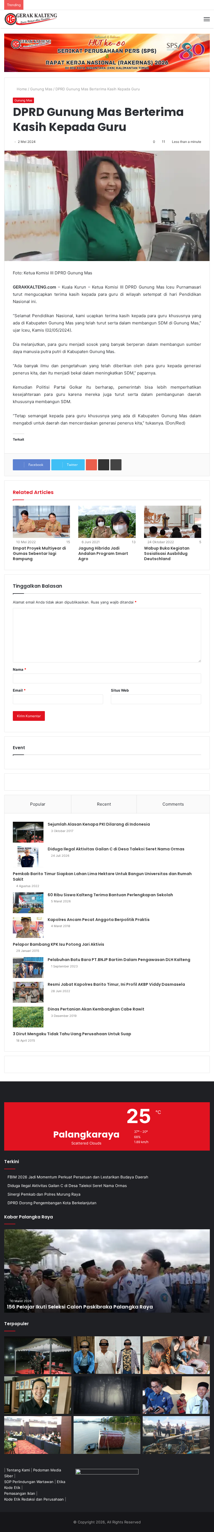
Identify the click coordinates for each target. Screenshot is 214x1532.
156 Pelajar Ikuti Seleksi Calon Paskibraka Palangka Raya (80, 1306)
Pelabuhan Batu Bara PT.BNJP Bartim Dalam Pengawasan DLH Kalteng (119, 959)
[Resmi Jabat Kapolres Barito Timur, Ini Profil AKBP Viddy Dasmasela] (28, 992)
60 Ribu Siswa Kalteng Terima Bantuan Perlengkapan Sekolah (110, 895)
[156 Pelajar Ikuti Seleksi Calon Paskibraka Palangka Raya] (107, 1271)
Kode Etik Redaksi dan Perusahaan (34, 1499)
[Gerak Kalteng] (30, 19)
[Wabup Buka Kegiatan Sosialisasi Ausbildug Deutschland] (172, 522)
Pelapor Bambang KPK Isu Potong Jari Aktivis (58, 944)
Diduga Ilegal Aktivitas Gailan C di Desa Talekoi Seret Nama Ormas (116, 849)
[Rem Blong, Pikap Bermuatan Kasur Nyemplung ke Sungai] (107, 1435)
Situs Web (120, 690)
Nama (19, 669)
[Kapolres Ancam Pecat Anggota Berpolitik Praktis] (28, 927)
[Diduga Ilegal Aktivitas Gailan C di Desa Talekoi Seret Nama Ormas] (28, 856)
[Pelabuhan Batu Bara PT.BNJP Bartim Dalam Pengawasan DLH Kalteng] (28, 967)
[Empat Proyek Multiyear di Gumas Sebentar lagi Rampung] (41, 522)
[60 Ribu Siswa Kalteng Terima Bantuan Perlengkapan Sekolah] (28, 902)
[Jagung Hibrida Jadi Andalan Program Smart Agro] (106, 522)
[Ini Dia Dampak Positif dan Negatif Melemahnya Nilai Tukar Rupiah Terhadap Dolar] (37, 1395)
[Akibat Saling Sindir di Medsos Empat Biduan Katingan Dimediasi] (176, 1355)
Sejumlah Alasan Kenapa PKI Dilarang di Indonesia (99, 824)
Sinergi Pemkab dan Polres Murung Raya (44, 1194)
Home (21, 89)
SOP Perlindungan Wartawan (29, 1481)
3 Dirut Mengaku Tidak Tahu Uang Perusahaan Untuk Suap (72, 1034)
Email (19, 690)
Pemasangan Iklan (19, 1493)
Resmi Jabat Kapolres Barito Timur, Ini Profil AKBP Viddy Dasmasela (116, 984)
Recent (104, 804)
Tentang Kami (18, 1470)
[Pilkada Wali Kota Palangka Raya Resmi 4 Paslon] (37, 1435)
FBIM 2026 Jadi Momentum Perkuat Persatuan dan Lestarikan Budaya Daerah (78, 1177)
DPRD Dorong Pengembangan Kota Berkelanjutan (52, 1203)
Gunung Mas (41, 89)
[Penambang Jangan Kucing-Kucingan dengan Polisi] (176, 1435)
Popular (37, 804)
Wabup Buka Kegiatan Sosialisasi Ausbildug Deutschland (166, 553)
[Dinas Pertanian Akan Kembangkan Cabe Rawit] (28, 1017)
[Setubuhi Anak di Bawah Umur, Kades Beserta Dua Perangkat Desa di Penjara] (107, 1355)
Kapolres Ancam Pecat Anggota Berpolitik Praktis (99, 919)
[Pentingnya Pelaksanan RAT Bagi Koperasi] (176, 1395)
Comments (173, 804)
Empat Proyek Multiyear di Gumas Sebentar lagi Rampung (39, 553)
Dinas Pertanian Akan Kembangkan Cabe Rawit (96, 1009)
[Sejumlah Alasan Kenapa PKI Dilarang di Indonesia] (28, 832)
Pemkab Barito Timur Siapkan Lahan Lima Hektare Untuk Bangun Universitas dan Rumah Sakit (102, 876)
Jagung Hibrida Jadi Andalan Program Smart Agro (103, 553)
